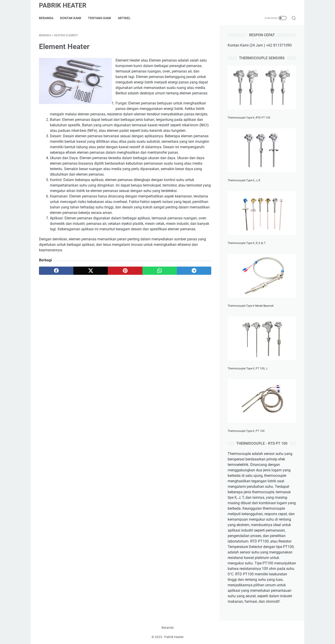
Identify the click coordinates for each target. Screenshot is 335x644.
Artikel (124, 18)
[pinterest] (125, 271)
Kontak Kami (70, 18)
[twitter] (90, 271)
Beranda (46, 18)
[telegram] (194, 271)
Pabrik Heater (62, 5)
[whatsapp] (159, 271)
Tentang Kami (99, 18)
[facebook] (56, 271)
